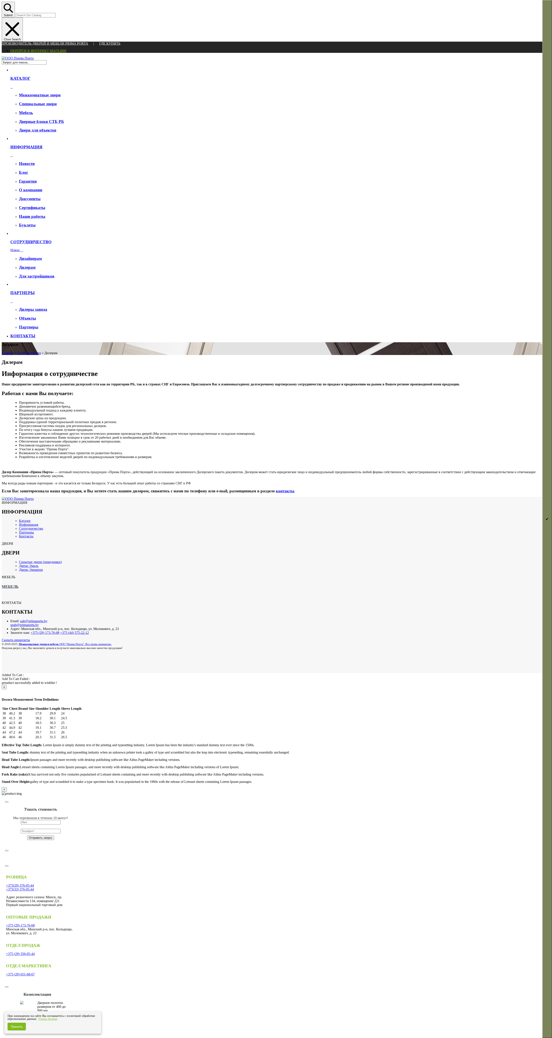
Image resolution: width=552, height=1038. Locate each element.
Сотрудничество (29, 353)
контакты (285, 491)
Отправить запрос (40, 837)
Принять (17, 1026)
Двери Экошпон (31, 570)
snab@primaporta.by (24, 625)
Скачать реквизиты (16, 640)
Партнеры (26, 532)
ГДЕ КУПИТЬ (109, 43)
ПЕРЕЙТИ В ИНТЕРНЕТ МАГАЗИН (38, 51)
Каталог (25, 521)
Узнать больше (47, 1019)
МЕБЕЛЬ (10, 586)
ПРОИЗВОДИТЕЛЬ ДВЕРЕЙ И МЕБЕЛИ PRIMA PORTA (45, 43)
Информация (28, 524)
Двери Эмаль (28, 566)
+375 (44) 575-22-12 (74, 632)
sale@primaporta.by (33, 621)
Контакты (26, 536)
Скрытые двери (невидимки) (40, 562)
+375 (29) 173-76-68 (45, 632)
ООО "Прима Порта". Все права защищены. (65, 644)
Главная (7, 353)
